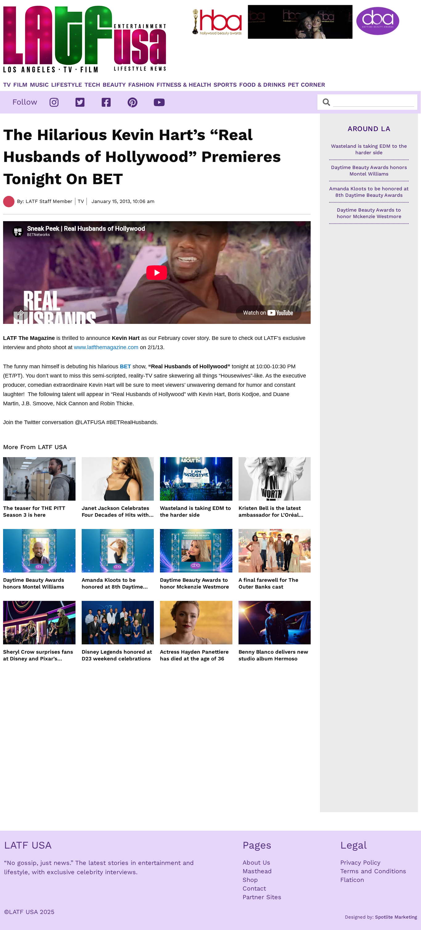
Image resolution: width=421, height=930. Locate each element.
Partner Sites (262, 897)
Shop (250, 879)
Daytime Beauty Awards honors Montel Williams (33, 583)
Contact (254, 888)
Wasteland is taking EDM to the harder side (195, 511)
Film (20, 85)
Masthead (257, 871)
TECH (92, 85)
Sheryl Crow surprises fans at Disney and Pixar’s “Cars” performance (38, 655)
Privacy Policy (360, 862)
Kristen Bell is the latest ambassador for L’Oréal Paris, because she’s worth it (273, 511)
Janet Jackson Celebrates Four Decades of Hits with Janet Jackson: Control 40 (116, 511)
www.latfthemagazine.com (106, 347)
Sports (225, 85)
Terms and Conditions (373, 871)
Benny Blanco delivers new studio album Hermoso (273, 655)
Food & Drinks (262, 85)
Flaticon (352, 879)
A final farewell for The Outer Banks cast (268, 583)
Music (39, 85)
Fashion (141, 85)
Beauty (114, 85)
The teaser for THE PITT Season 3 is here (34, 511)
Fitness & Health (184, 85)
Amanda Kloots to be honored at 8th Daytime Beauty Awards (112, 583)
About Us (256, 862)
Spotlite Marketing (396, 917)
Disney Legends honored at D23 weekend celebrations (117, 655)
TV (7, 85)
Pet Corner (306, 85)
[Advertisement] (297, 57)
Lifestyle (66, 85)
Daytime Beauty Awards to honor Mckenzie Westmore (194, 583)
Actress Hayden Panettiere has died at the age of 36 (194, 655)
